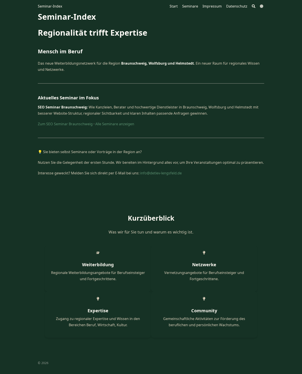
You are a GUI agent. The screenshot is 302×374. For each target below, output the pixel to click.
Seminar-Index (50, 6)
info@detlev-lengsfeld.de (161, 173)
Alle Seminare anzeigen (114, 123)
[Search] (253, 6)
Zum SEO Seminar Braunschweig (65, 123)
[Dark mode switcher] (261, 6)
